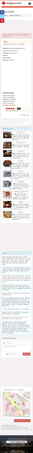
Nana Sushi (20, 171)
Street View (21, 390)
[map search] (11, 3)
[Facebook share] (2, 12)
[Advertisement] (16, 26)
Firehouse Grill (20, 181)
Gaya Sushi (20, 212)
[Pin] (2, 21)
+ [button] (5, 394)
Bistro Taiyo (21, 150)
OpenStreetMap (21, 416)
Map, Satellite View (9, 390)
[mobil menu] (29, 3)
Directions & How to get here (22, 420)
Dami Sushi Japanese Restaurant (20, 191)
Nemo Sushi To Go (20, 132)
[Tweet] (2, 16)
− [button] (5, 396)
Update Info (25, 115)
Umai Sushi (20, 201)
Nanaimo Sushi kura (20, 142)
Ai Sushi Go (21, 161)
